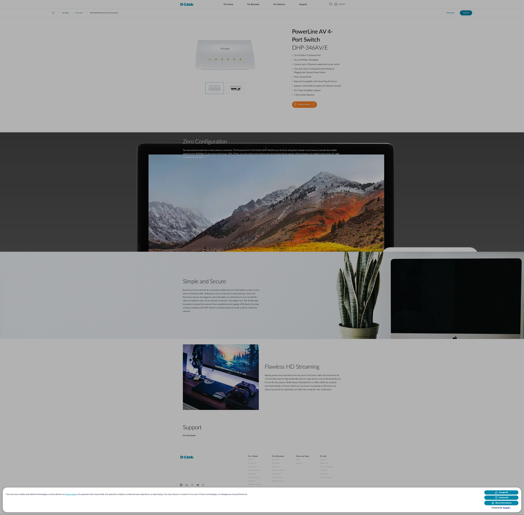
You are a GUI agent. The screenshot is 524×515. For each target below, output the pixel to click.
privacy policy (71, 494)
